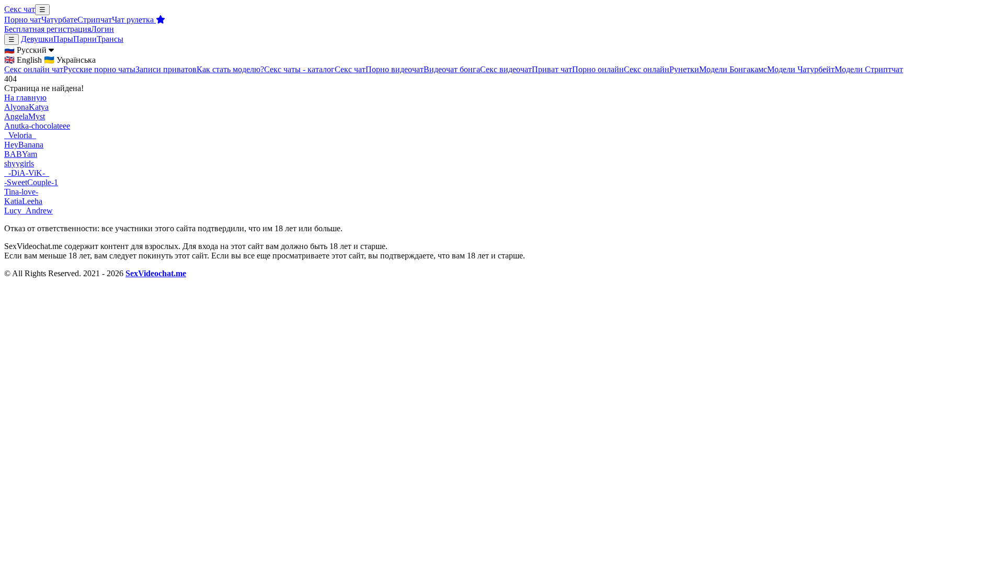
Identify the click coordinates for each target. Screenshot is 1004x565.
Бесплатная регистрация (47, 29)
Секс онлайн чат (33, 69)
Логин (102, 29)
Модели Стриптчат (869, 69)
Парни (85, 39)
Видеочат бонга (452, 69)
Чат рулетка (134, 19)
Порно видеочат (395, 69)
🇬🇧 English (23, 59)
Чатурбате (59, 19)
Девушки (37, 39)
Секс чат (19, 9)
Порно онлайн (598, 69)
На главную (25, 97)
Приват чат (552, 69)
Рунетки (684, 69)
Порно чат (22, 19)
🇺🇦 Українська (70, 59)
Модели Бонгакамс (733, 69)
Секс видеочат (506, 69)
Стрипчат (94, 19)
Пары (63, 39)
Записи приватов (166, 69)
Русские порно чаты (99, 69)
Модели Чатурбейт (801, 69)
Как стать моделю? (230, 69)
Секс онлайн (646, 69)
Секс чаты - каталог (299, 69)
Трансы (110, 39)
